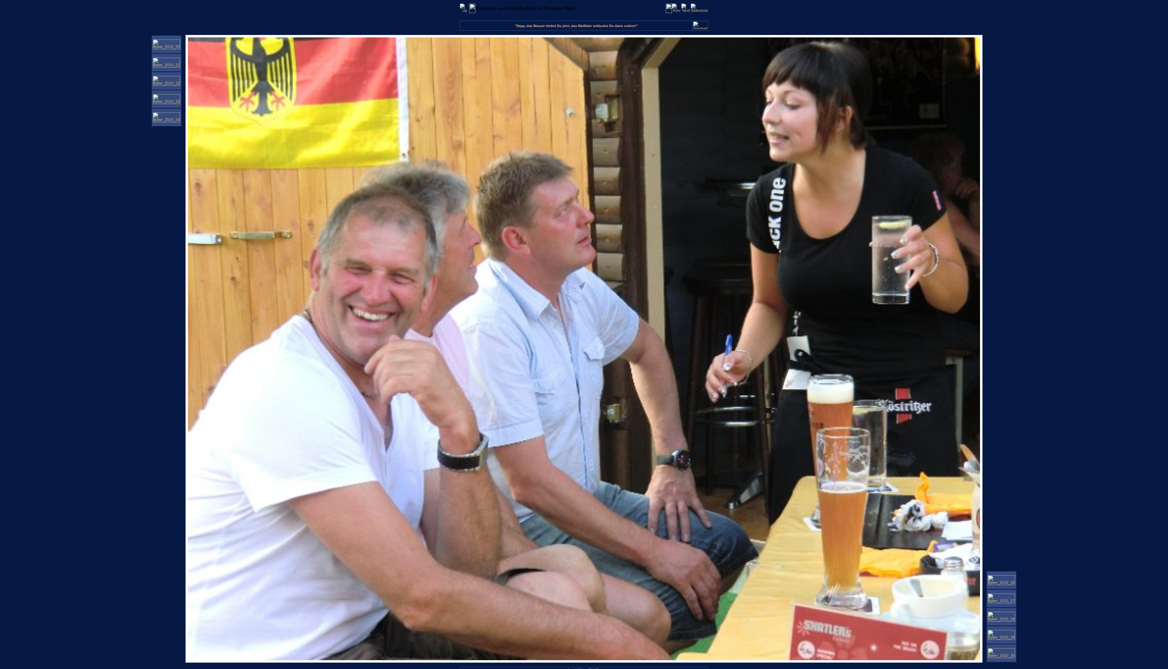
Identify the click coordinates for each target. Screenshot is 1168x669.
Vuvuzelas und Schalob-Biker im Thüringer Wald (525, 8)
